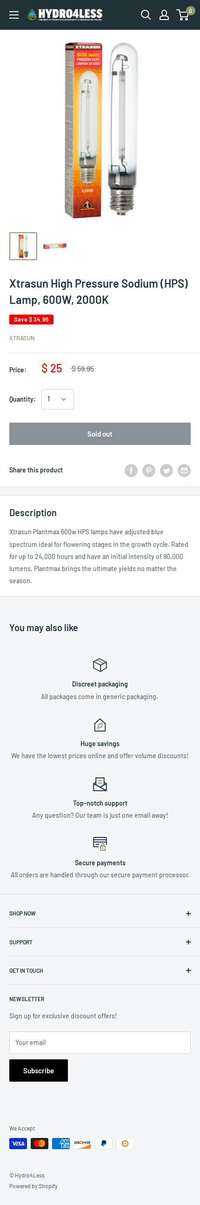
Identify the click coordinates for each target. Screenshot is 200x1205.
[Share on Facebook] (131, 470)
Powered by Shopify (33, 1186)
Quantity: (22, 399)
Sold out (100, 434)
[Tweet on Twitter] (166, 470)
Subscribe (38, 1070)
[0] (183, 14)
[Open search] (146, 15)
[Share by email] (184, 470)
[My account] (164, 15)
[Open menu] (14, 15)
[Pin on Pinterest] (148, 470)
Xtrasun (22, 338)
